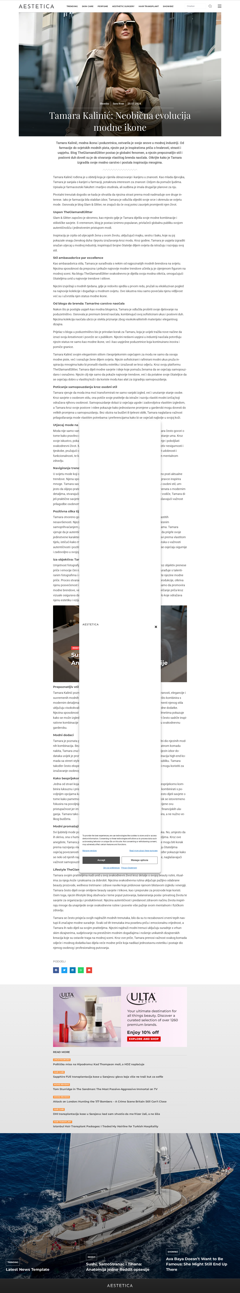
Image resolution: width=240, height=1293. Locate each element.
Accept (101, 860)
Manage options (139, 860)
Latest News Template (27, 1269)
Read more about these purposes (143, 851)
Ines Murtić (92, 1277)
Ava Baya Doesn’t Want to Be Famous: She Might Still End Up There (196, 1264)
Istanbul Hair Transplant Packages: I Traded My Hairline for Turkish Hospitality (105, 1126)
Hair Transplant (62, 1122)
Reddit (91, 1257)
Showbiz (104, 103)
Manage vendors (89, 851)
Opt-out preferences (111, 868)
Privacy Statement (129, 868)
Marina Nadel (174, 1277)
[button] (156, 626)
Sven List (11, 1277)
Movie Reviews (61, 1085)
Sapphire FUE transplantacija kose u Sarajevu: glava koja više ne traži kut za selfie (108, 1076)
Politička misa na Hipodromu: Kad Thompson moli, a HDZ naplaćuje (98, 1064)
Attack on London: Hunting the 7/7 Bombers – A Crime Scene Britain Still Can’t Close (109, 1101)
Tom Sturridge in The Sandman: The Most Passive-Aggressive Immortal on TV (105, 1089)
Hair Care (59, 1072)
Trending (13, 1262)
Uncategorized (62, 1060)
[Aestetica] (36, 6)
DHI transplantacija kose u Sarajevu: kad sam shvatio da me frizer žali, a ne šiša (106, 1114)
